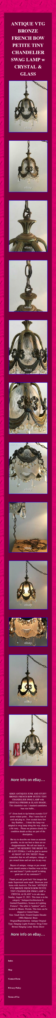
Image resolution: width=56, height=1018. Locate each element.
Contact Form (14, 978)
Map (10, 969)
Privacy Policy (14, 987)
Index (10, 960)
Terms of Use (13, 996)
